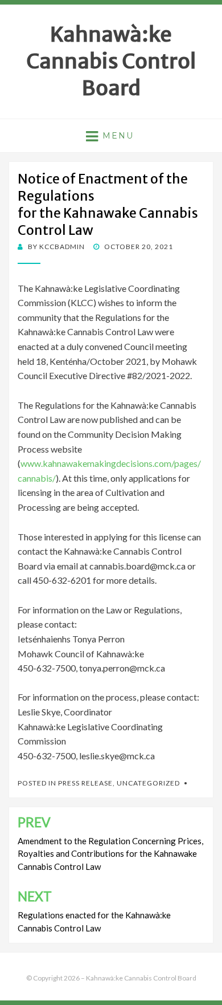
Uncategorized (148, 783)
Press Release (85, 783)
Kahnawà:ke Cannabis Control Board (111, 61)
